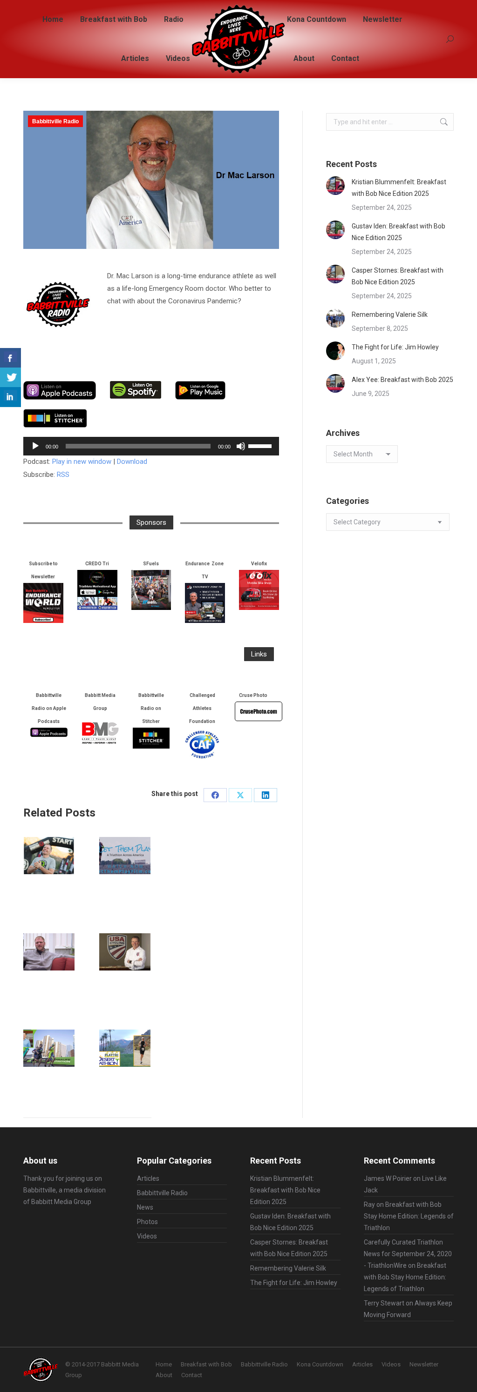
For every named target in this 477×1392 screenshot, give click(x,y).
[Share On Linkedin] (10, 397)
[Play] (35, 446)
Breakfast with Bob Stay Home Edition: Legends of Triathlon (409, 1216)
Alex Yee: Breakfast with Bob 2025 (402, 379)
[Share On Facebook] (10, 358)
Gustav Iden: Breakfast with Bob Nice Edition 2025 (398, 231)
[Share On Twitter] (10, 378)
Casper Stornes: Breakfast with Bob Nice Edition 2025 (397, 276)
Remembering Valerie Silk (390, 314)
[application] (151, 446)
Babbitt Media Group (61, 1201)
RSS (63, 474)
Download (132, 461)
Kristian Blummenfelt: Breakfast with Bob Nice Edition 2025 (399, 187)
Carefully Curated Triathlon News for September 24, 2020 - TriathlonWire (408, 1253)
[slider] (261, 445)
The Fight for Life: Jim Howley (395, 347)
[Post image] (49, 855)
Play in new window (81, 461)
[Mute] (240, 446)
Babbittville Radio (55, 121)
